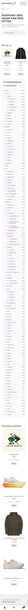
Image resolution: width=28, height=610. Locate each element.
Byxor (8, 93)
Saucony (9, 406)
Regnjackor (12, 102)
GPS (10, 255)
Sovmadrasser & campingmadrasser (14, 226)
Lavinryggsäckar (13, 239)
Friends (9, 132)
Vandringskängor (11, 191)
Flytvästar (11, 250)
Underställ (9, 121)
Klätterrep (9, 143)
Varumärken (8, 306)
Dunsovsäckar (12, 280)
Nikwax (9, 381)
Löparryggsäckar (11, 230)
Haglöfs (9, 339)
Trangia (9, 414)
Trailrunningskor (11, 185)
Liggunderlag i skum (14, 216)
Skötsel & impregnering (13, 272)
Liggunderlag (10, 213)
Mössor (9, 115)
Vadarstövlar (10, 188)
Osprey (9, 386)
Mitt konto (4, 607)
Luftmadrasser (12, 219)
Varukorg (21, 606)
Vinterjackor (12, 110)
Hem (4, 9)
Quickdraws (10, 152)
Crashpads (10, 129)
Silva (8, 409)
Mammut (9, 372)
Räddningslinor (13, 267)
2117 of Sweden (11, 308)
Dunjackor (11, 99)
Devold (9, 328)
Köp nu (7, 74)
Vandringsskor (11, 196)
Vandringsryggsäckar (14, 244)
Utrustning (8, 202)
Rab (8, 400)
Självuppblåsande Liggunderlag (13, 222)
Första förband (12, 253)
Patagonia (9, 389)
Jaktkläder (9, 113)
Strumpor (9, 118)
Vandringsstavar (11, 303)
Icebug (9, 356)
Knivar (8, 210)
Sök (14, 607)
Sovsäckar (10, 278)
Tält (8, 289)
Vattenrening (12, 269)
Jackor (9, 96)
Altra (8, 311)
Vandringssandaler (12, 194)
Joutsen (9, 358)
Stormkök (9, 286)
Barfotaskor (10, 174)
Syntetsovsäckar (13, 283)
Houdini (9, 353)
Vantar (8, 124)
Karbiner (9, 138)
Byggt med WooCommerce (8, 602)
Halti (8, 342)
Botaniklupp (10, 205)
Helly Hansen (10, 347)
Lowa (8, 364)
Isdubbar (11, 258)
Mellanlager (8, 163)
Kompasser (12, 261)
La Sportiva (10, 361)
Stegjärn (9, 160)
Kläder (7, 90)
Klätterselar (10, 146)
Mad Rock (9, 370)
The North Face (11, 411)
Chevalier (9, 325)
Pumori (9, 397)
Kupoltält (11, 294)
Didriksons (10, 331)
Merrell (9, 375)
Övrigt (6, 166)
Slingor (9, 157)
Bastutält (11, 292)
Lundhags (9, 367)
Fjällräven (9, 336)
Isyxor (8, 135)
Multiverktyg (10, 233)
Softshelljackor (13, 107)
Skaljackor (11, 104)
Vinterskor (9, 199)
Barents (9, 317)
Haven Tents (10, 345)
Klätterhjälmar (10, 141)
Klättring (7, 127)
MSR (8, 378)
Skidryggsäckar (13, 241)
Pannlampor (12, 264)
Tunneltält (11, 300)
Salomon (9, 403)
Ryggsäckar (10, 236)
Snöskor (9, 275)
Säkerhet (9, 247)
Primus (9, 395)
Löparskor (9, 182)
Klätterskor (10, 180)
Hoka (8, 350)
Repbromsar (10, 155)
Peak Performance (12, 392)
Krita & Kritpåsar (11, 149)
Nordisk (9, 384)
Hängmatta (10, 207)
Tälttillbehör (12, 297)
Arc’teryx (9, 314)
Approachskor (10, 171)
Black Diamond (11, 322)
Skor (6, 168)
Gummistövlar (10, 177)
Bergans (9, 319)
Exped (8, 333)
